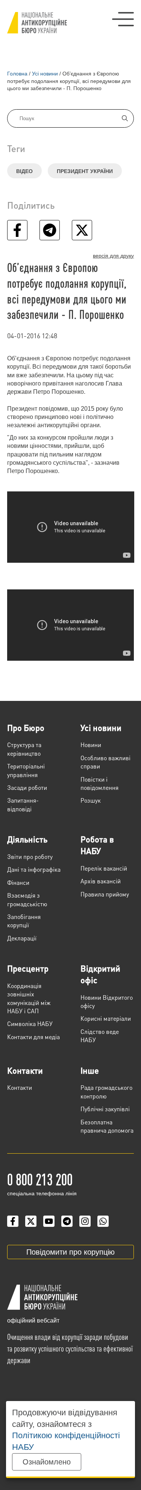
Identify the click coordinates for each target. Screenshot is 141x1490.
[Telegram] (67, 1221)
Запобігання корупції (24, 921)
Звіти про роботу (30, 856)
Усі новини (100, 727)
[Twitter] (30, 1221)
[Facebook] (12, 1221)
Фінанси (18, 882)
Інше (89, 1070)
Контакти (25, 1070)
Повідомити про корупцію (70, 1252)
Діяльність (27, 839)
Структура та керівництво (24, 749)
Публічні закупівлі (105, 1109)
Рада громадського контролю (106, 1091)
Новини (90, 745)
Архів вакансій (100, 881)
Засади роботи (27, 787)
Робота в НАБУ (97, 845)
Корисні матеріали (105, 1018)
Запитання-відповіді (23, 804)
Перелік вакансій (103, 868)
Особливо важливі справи (105, 762)
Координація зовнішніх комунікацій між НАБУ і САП (28, 998)
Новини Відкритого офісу (106, 1001)
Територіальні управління (26, 770)
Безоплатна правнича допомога (106, 1126)
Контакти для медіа (33, 1037)
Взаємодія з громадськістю (27, 899)
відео (24, 171)
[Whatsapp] (103, 1221)
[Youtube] (49, 1221)
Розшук (90, 800)
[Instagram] (85, 1221)
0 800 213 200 (40, 1179)
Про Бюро (25, 727)
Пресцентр (28, 968)
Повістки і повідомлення (99, 783)
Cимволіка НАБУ (30, 1023)
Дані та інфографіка (34, 869)
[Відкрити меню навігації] (123, 19)
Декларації (21, 938)
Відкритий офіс (100, 974)
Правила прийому (104, 894)
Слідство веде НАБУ (99, 1035)
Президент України (85, 171)
